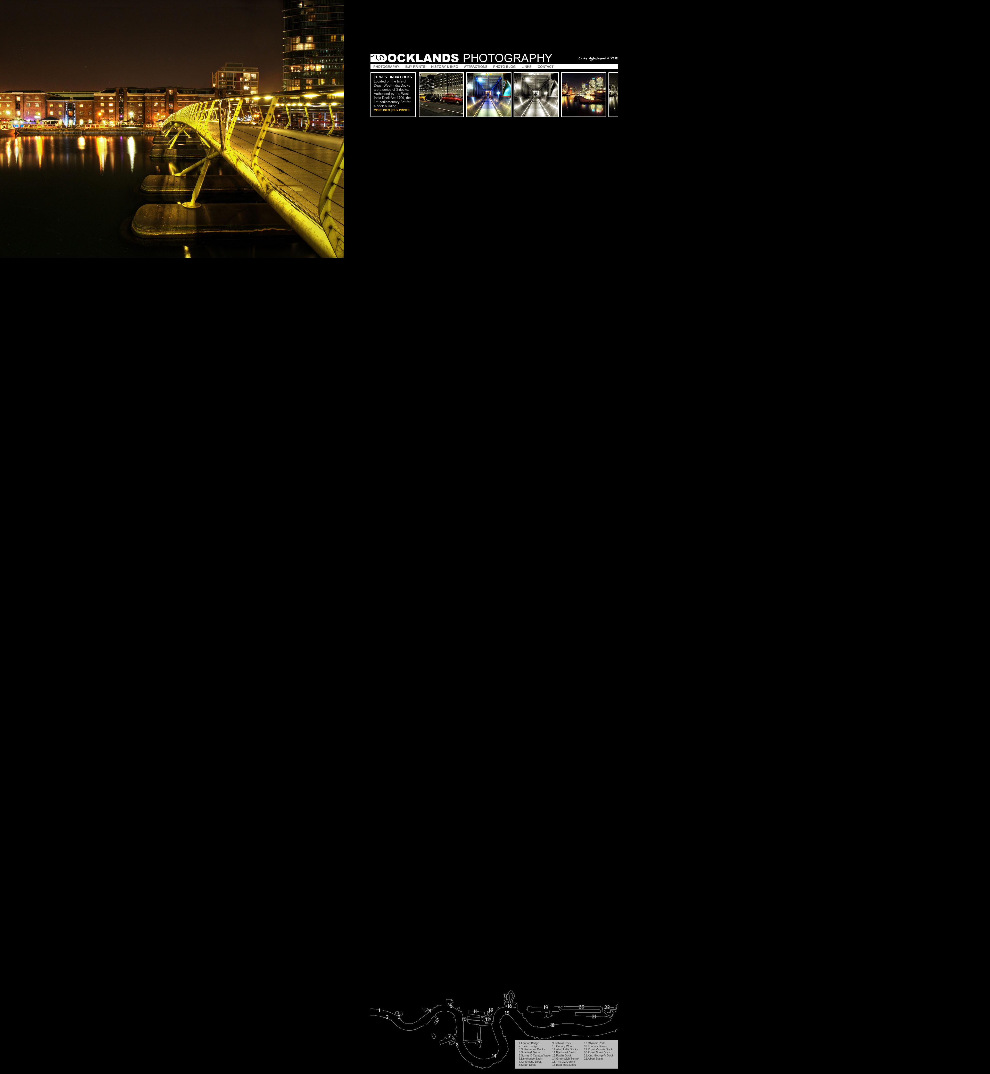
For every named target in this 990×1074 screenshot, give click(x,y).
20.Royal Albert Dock (597, 1052)
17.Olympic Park (594, 1043)
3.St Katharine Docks (532, 1049)
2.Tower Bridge (528, 1046)
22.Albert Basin (593, 1058)
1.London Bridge (529, 1043)
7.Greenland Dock (530, 1061)
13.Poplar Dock (562, 1055)
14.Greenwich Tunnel (565, 1058)
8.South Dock (527, 1064)
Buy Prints (400, 110)
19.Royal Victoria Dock (598, 1049)
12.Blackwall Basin (563, 1052)
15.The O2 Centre (563, 1061)
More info (382, 110)
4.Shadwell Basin (529, 1052)
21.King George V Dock (599, 1055)
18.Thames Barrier (595, 1046)
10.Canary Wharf (563, 1046)
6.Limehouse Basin (530, 1058)
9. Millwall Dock (561, 1043)
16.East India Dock (564, 1064)
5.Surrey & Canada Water (535, 1055)
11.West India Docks (565, 1049)
